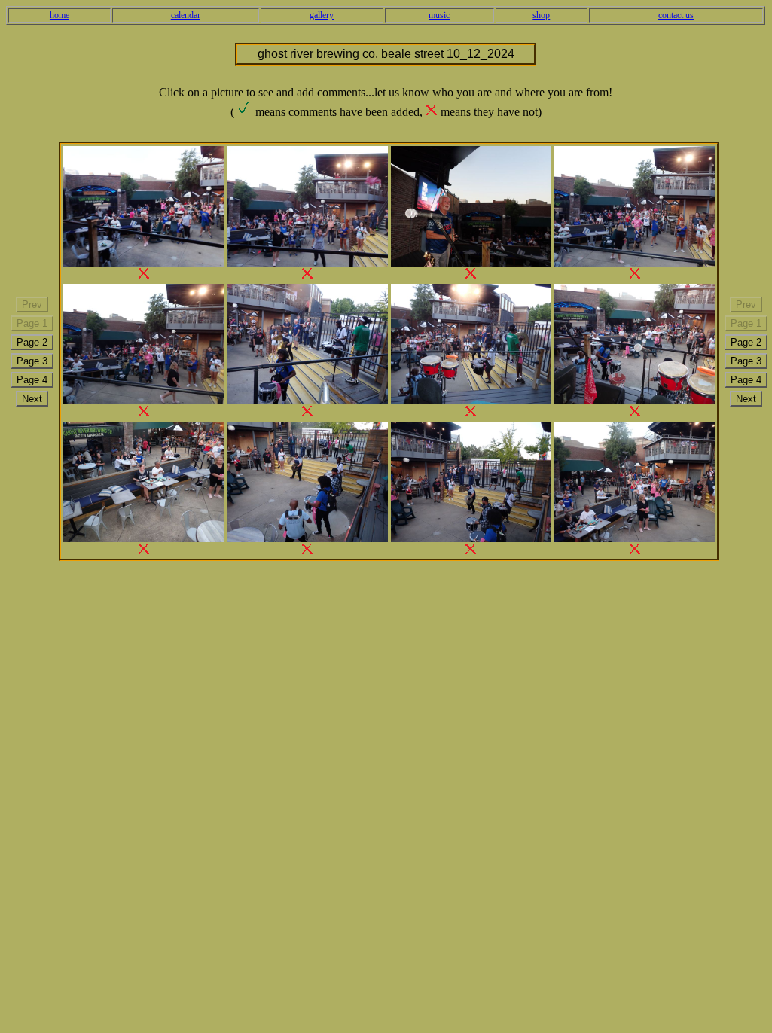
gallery (322, 15)
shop (541, 15)
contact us (676, 15)
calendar (185, 15)
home (59, 15)
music (439, 15)
